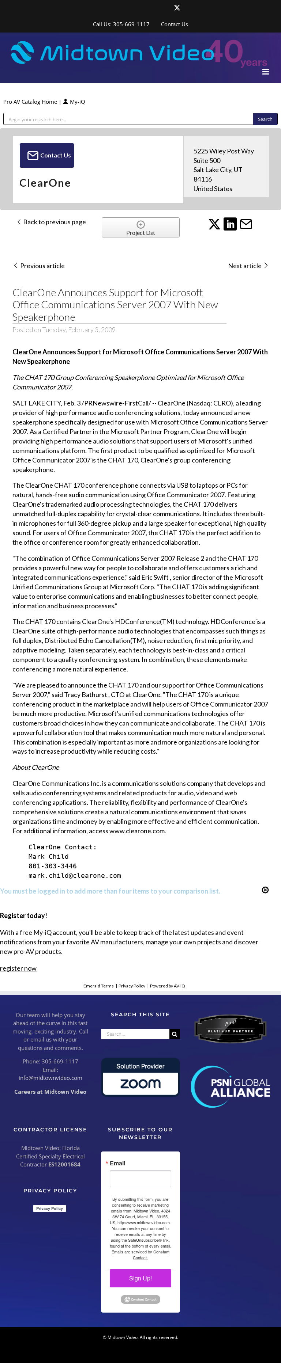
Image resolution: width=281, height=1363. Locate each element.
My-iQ (76, 101)
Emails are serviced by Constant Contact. (140, 1254)
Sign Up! (140, 1278)
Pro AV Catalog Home (31, 101)
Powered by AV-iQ (167, 986)
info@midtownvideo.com (50, 1077)
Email (117, 1163)
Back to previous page (54, 222)
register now (18, 968)
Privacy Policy (132, 986)
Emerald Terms (98, 986)
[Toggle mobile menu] (266, 72)
